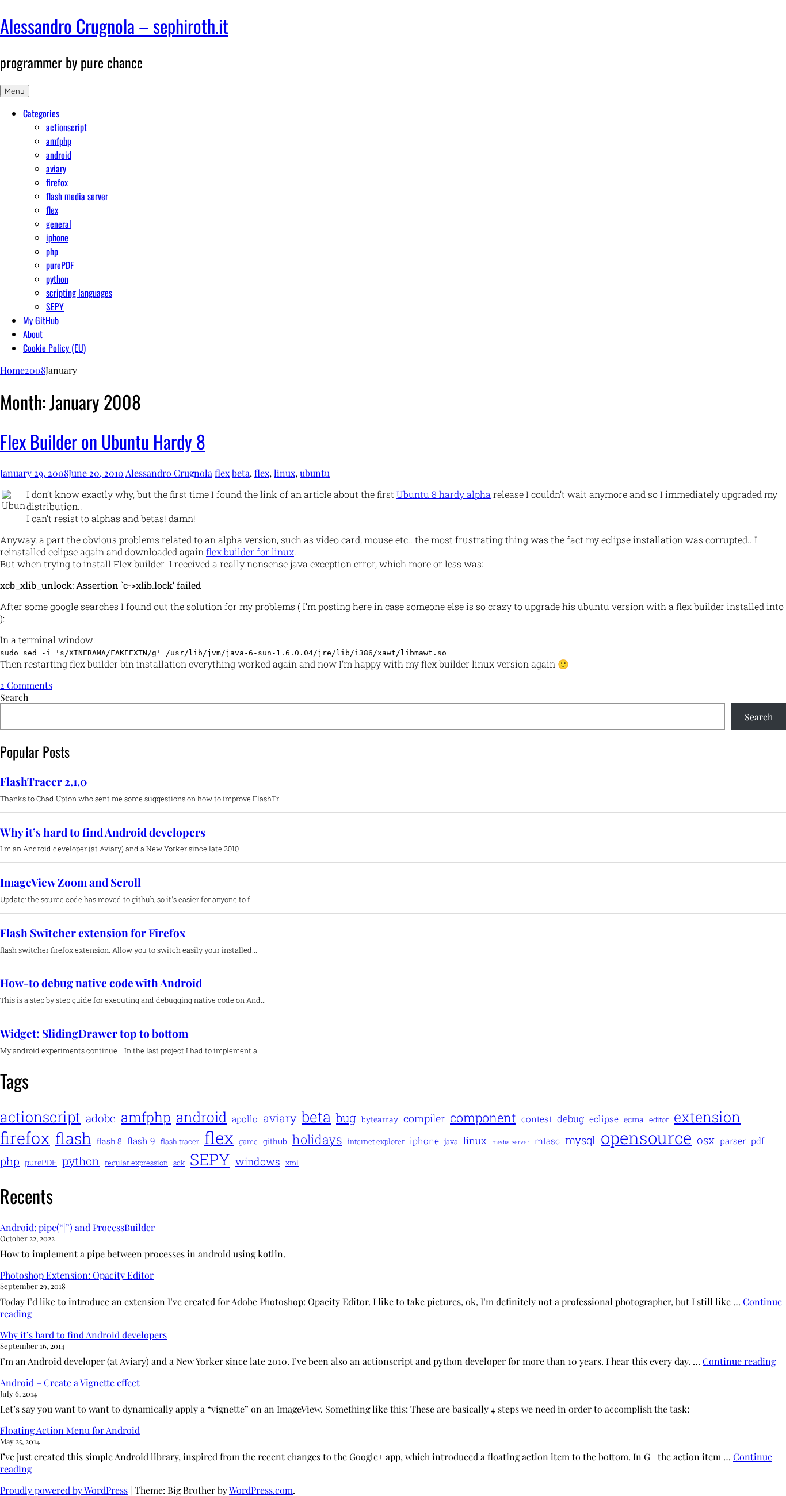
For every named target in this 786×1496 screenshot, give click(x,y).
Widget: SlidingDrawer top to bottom (94, 1033)
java (451, 1141)
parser (733, 1140)
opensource (646, 1137)
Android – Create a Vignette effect (70, 1382)
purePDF (60, 265)
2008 (35, 370)
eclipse (604, 1119)
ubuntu (315, 473)
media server (510, 1142)
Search (14, 697)
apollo (245, 1119)
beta (241, 473)
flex (52, 210)
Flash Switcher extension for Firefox (92, 932)
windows (257, 1161)
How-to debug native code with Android (101, 982)
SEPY (55, 306)
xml (292, 1162)
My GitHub (41, 320)
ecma (634, 1119)
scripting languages (79, 293)
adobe (101, 1118)
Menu (15, 90)
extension (707, 1116)
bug (346, 1118)
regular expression (136, 1162)
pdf (757, 1140)
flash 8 (109, 1141)
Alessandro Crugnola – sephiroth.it (114, 25)
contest (536, 1119)
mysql (580, 1140)
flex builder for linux (250, 552)
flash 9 (141, 1140)
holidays (317, 1139)
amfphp (58, 141)
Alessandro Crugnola (168, 473)
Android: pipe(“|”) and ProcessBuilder (77, 1227)
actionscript (66, 127)
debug (570, 1119)
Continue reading (739, 1361)
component (483, 1117)
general (58, 224)
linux (284, 473)
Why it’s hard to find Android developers (102, 832)
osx (706, 1140)
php (52, 251)
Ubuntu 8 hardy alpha (443, 494)
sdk (179, 1162)
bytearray (379, 1119)
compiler (424, 1118)
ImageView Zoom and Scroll (70, 882)
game (248, 1141)
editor (659, 1119)
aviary (56, 168)
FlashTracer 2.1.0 (43, 781)
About (33, 334)
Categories (41, 113)
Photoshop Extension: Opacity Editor (77, 1275)
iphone (57, 237)
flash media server (77, 196)
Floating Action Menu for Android (70, 1430)
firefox (57, 182)
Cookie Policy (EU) (54, 348)
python (57, 279)
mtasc (547, 1140)
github (275, 1141)
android (58, 155)
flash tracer (180, 1141)
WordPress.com (261, 1490)
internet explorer (376, 1141)
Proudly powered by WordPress (64, 1490)
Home (12, 370)
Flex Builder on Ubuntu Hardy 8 (102, 441)
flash (73, 1138)
